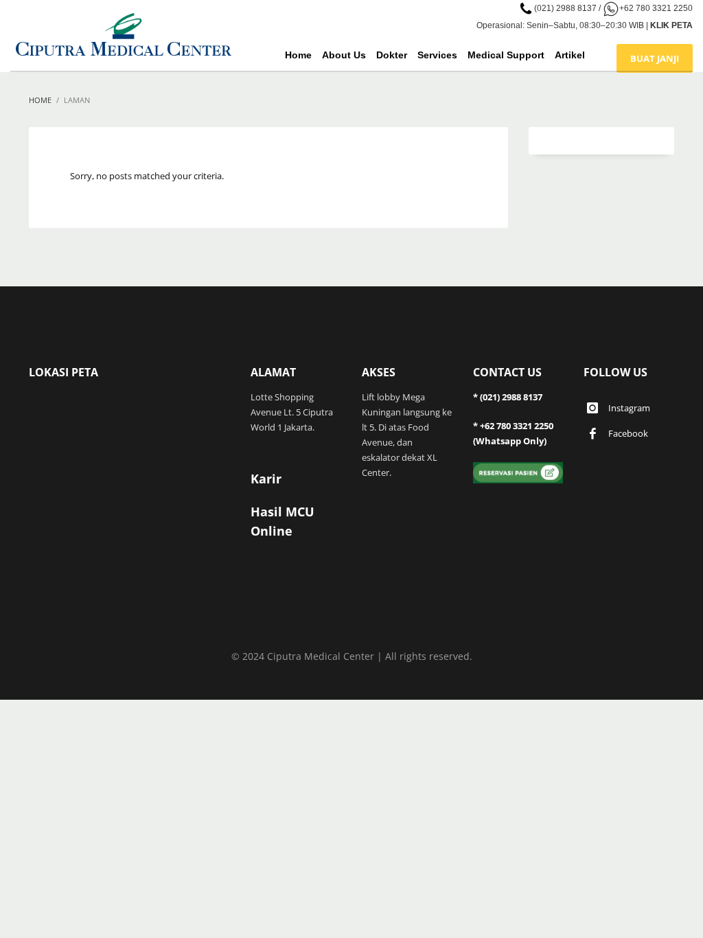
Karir (266, 478)
